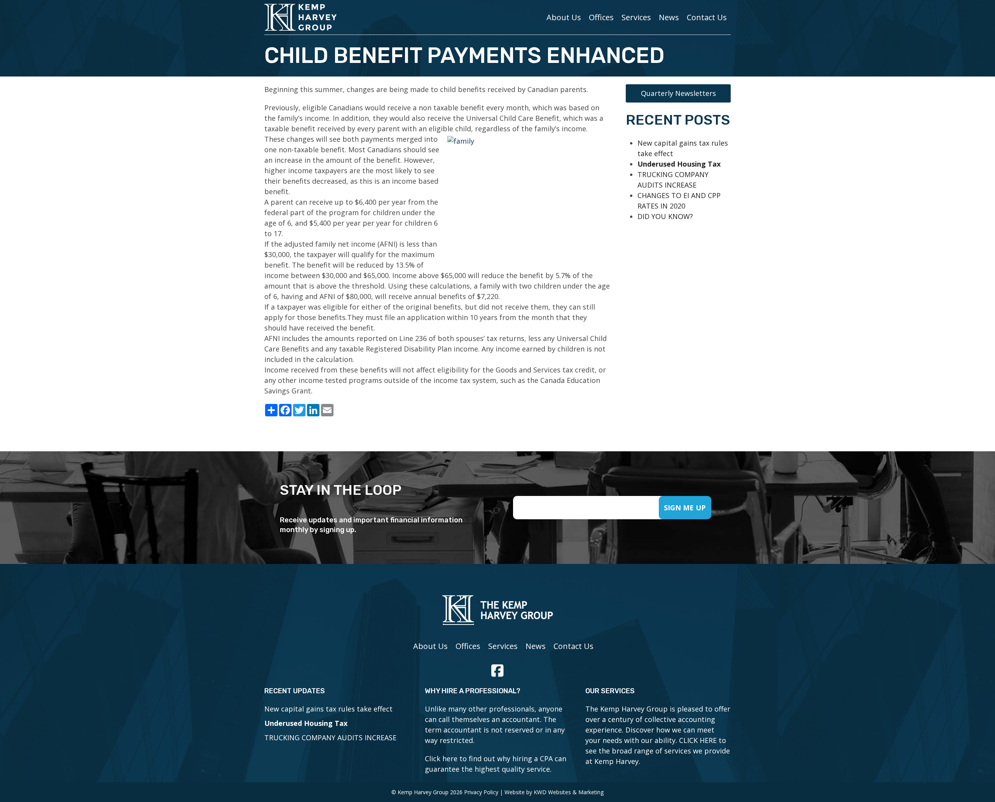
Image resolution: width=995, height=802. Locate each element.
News (669, 17)
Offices (601, 17)
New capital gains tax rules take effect (328, 708)
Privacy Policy (481, 792)
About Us (563, 17)
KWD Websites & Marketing (569, 792)
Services (636, 17)
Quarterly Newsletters (678, 93)
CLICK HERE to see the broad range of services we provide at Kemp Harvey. (657, 751)
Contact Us (707, 17)
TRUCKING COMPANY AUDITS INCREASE (330, 737)
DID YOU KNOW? (665, 216)
